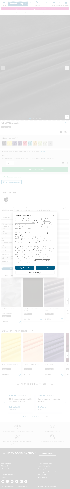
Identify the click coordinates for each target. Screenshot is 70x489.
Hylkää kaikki (45, 268)
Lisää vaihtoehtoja (35, 273)
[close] (53, 215)
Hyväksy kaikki (24, 268)
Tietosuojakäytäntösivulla (42, 259)
